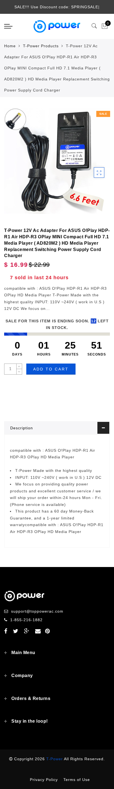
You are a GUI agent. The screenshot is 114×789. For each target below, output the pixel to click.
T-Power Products (41, 46)
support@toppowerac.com (37, 611)
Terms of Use (76, 779)
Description (21, 428)
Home (10, 46)
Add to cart (51, 369)
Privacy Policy (44, 779)
